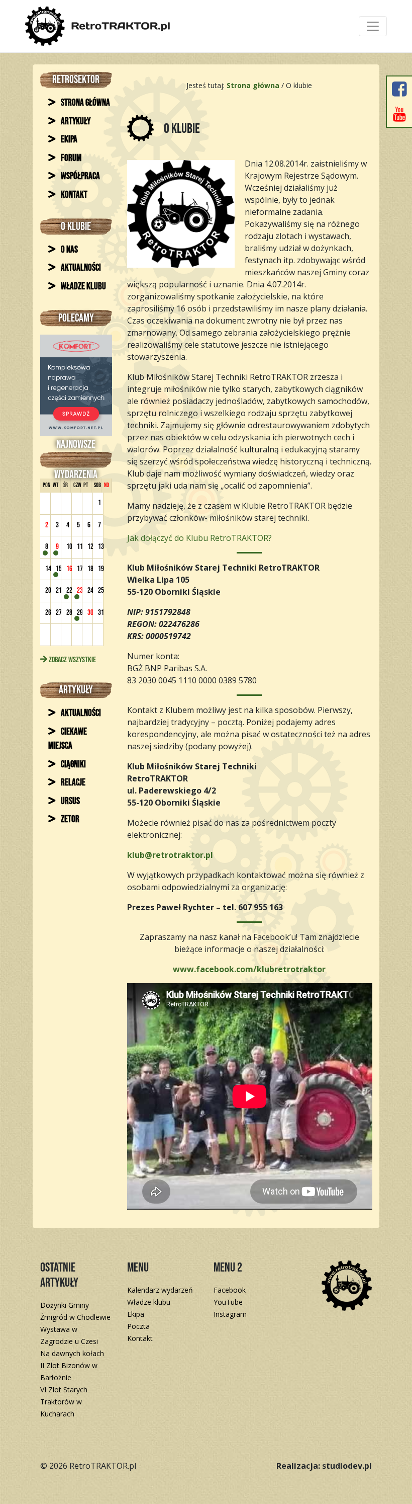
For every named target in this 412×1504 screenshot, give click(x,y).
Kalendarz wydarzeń (160, 1290)
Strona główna (84, 103)
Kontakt (73, 195)
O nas (68, 250)
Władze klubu (82, 286)
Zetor (69, 819)
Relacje (72, 782)
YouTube (228, 1302)
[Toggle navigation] (373, 26)
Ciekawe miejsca (67, 739)
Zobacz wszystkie (71, 660)
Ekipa (68, 139)
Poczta (138, 1326)
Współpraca (79, 176)
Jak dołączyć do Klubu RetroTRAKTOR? (199, 537)
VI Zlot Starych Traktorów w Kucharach (63, 1401)
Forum (70, 158)
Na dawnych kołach (72, 1353)
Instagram (230, 1314)
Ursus (69, 801)
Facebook (230, 1290)
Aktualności (80, 268)
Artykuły (74, 121)
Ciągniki (72, 764)
